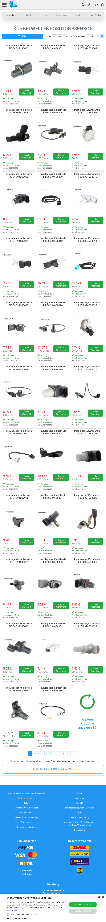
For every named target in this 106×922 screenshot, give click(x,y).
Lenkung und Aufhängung (26, 817)
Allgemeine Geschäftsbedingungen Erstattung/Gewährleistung (79, 823)
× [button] (103, 897)
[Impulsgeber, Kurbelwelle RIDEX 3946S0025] (87, 454)
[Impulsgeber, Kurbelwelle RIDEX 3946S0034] (87, 647)
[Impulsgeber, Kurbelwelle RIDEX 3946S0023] (52, 454)
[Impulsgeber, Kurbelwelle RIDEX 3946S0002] (18, 69)
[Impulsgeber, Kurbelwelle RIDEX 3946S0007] (87, 133)
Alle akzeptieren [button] (83, 904)
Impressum (79, 798)
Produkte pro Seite (77, 36)
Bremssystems (26, 812)
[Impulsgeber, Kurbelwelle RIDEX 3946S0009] (52, 198)
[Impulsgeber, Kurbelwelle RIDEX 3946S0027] (52, 519)
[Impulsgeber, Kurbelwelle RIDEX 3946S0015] (18, 326)
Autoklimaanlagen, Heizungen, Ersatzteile (26, 793)
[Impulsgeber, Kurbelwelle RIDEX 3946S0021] (87, 390)
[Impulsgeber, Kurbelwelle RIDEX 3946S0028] (87, 519)
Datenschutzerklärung (79, 817)
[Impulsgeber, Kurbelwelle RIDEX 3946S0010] (87, 198)
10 (68, 753)
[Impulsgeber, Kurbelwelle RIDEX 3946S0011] (18, 262)
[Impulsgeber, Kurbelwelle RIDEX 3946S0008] (18, 198)
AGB (79, 812)
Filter (49, 36)
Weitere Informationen (16, 910)
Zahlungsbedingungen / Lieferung (79, 808)
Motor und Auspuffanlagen (26, 808)
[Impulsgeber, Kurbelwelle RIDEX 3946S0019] (52, 390)
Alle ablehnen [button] (83, 911)
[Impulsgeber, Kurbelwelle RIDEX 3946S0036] (52, 711)
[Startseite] (9, 4)
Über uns (79, 793)
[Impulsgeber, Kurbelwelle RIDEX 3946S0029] (18, 583)
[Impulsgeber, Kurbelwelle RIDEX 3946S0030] (52, 583)
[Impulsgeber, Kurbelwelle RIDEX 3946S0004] (87, 69)
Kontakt (79, 803)
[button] (8, 914)
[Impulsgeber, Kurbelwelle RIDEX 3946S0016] (52, 326)
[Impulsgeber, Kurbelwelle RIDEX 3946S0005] (18, 133)
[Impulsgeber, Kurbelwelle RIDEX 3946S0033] (52, 647)
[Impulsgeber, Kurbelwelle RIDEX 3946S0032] (18, 647)
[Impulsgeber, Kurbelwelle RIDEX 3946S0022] (18, 454)
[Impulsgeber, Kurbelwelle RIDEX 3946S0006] (52, 133)
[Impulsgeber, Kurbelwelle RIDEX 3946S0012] (52, 262)
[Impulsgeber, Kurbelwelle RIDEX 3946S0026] (18, 519)
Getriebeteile (26, 822)
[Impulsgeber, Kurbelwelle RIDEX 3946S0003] (52, 69)
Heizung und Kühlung (26, 827)
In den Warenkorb (26, 92)
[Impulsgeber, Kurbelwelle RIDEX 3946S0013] (87, 262)
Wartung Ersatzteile (26, 798)
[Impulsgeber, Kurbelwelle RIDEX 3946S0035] (18, 711)
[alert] (53, 908)
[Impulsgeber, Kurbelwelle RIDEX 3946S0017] (87, 326)
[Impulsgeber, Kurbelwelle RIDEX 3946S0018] (18, 390)
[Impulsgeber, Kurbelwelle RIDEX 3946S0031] (87, 583)
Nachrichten (79, 830)
